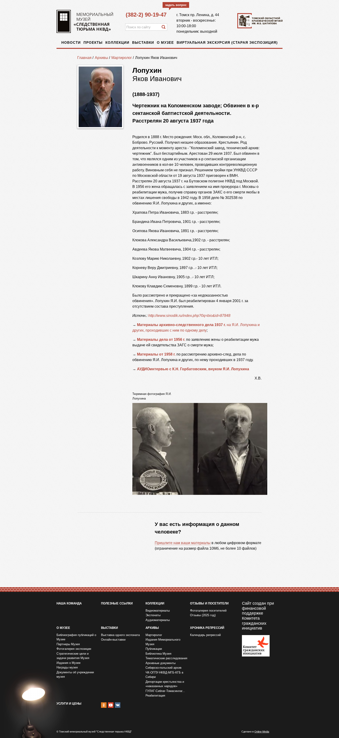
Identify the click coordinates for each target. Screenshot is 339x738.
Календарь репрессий (205, 635)
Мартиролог (121, 58)
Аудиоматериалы (158, 620)
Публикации (154, 648)
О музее (165, 42)
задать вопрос (176, 5)
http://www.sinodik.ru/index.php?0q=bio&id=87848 (189, 316)
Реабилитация (155, 695)
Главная (84, 58)
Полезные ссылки (117, 603)
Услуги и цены (68, 703)
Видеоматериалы (158, 610)
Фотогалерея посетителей (208, 610)
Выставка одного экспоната (120, 635)
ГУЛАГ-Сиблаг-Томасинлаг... (165, 691)
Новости (71, 42)
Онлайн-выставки (113, 639)
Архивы (101, 58)
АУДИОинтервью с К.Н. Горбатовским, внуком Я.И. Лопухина (193, 369)
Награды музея (67, 667)
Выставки (143, 42)
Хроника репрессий (207, 628)
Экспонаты (153, 615)
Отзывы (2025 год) (203, 615)
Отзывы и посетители (209, 603)
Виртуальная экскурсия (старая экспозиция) (227, 42)
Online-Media (261, 731)
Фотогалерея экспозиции (73, 648)
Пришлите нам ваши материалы (183, 543)
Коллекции (117, 42)
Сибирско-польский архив (163, 667)
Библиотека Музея (158, 653)
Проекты (93, 42)
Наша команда (69, 603)
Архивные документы (160, 663)
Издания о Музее (68, 663)
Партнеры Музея (68, 644)
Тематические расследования (166, 658)
